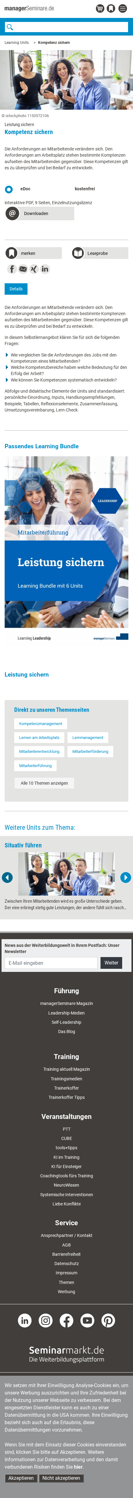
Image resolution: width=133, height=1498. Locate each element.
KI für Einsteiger (66, 1166)
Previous (7, 878)
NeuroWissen (66, 1185)
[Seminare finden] (66, 1354)
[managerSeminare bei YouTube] (87, 1320)
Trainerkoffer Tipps (67, 1097)
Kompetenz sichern (54, 42)
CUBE (66, 1138)
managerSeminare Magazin (66, 1003)
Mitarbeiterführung (35, 765)
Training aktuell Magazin (66, 1069)
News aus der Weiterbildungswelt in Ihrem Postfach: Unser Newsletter (62, 948)
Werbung (66, 1291)
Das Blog (66, 1031)
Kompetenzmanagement (40, 723)
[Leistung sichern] (66, 551)
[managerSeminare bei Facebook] (67, 1320)
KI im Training (66, 1157)
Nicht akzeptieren (61, 1478)
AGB (66, 1245)
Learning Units (17, 42)
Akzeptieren (21, 1478)
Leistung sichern (27, 674)
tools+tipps (66, 1147)
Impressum (66, 1272)
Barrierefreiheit (66, 1254)
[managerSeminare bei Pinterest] (108, 1320)
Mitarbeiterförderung (90, 751)
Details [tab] (16, 288)
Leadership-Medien (66, 1013)
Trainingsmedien (66, 1078)
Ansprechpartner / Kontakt (66, 1235)
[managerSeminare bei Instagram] (46, 1320)
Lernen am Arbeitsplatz (39, 737)
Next (125, 878)
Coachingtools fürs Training (66, 1175)
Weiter (111, 963)
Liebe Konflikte (67, 1203)
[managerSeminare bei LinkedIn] (25, 1320)
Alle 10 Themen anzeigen (44, 783)
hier (78, 1467)
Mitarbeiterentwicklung (39, 751)
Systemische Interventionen (66, 1194)
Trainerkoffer (66, 1088)
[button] (39, 214)
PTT (67, 1129)
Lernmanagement (87, 737)
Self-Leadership (66, 1022)
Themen (66, 1282)
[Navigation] (123, 9)
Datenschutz (66, 1263)
